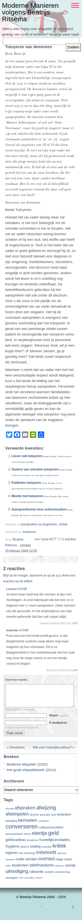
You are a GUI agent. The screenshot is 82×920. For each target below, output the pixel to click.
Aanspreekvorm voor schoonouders (39, 509)
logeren (12, 853)
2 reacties (69, 539)
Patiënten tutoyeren (26, 482)
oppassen (62, 853)
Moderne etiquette (21, 764)
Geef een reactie (16, 679)
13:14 (75, 670)
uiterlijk (70, 865)
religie (59, 859)
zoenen (38, 878)
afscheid (10, 808)
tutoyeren (29, 532)
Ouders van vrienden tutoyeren (35, 469)
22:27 (75, 623)
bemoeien (27, 820)
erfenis (27, 834)
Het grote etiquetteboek (25, 770)
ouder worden (26, 859)
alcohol (34, 814)
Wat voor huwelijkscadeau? (52, 747)
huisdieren (32, 840)
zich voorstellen (26, 878)
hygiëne (12, 846)
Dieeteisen (17, 747)
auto (53, 814)
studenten (20, 865)
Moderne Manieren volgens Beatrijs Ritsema (30, 12)
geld (53, 833)
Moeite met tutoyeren (27, 496)
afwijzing (46, 807)
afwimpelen (17, 814)
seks (8, 865)
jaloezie (24, 846)
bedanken (64, 814)
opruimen (10, 859)
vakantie (36, 871)
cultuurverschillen (51, 827)
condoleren (43, 821)
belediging (11, 821)
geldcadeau (16, 839)
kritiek (59, 846)
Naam (58, 715)
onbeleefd (46, 852)
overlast (46, 858)
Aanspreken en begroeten (38, 524)
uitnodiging (17, 871)
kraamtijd (47, 846)
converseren (22, 826)
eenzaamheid (14, 833)
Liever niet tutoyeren (27, 456)
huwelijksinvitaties (54, 839)
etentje (39, 833)
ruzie (68, 859)
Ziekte (63, 524)
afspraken (25, 807)
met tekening (27, 853)
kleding (35, 846)
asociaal (45, 814)
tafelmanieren (42, 865)
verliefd (49, 871)
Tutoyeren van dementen (28, 47)
